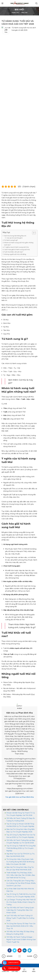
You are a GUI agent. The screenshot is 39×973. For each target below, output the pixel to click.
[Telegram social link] (29, 950)
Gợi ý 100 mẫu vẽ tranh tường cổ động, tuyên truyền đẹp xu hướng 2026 (20, 918)
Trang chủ (15, 12)
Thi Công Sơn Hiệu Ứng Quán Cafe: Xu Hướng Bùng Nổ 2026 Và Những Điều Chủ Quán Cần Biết (20, 861)
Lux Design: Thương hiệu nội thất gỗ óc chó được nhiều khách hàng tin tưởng (20, 902)
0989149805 (13, 963)
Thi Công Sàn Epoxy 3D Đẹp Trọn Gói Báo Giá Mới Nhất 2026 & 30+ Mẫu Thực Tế (20, 926)
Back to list (19, 956)
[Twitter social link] (14, 950)
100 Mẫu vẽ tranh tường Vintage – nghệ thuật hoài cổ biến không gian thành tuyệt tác (21, 939)
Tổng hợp (24, 12)
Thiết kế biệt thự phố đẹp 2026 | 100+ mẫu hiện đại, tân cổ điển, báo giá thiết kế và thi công (20, 875)
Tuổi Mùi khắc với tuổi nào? (13, 252)
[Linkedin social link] (24, 950)
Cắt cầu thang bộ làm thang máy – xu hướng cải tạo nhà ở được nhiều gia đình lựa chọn (21, 883)
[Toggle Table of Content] (33, 233)
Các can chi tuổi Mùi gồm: (15, 238)
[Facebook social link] (9, 950)
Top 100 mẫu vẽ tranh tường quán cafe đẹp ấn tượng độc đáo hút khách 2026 (20, 910)
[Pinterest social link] (19, 950)
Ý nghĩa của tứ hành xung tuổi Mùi (16, 247)
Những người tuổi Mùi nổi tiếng (15, 254)
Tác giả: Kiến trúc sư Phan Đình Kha (19, 797)
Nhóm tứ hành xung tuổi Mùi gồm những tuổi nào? (18, 244)
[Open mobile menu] (2, 3)
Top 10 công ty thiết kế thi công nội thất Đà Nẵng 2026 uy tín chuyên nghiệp (21, 848)
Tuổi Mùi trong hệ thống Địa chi (15, 236)
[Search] (36, 3)
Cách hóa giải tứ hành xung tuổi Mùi (17, 249)
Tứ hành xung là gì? (11, 240)
